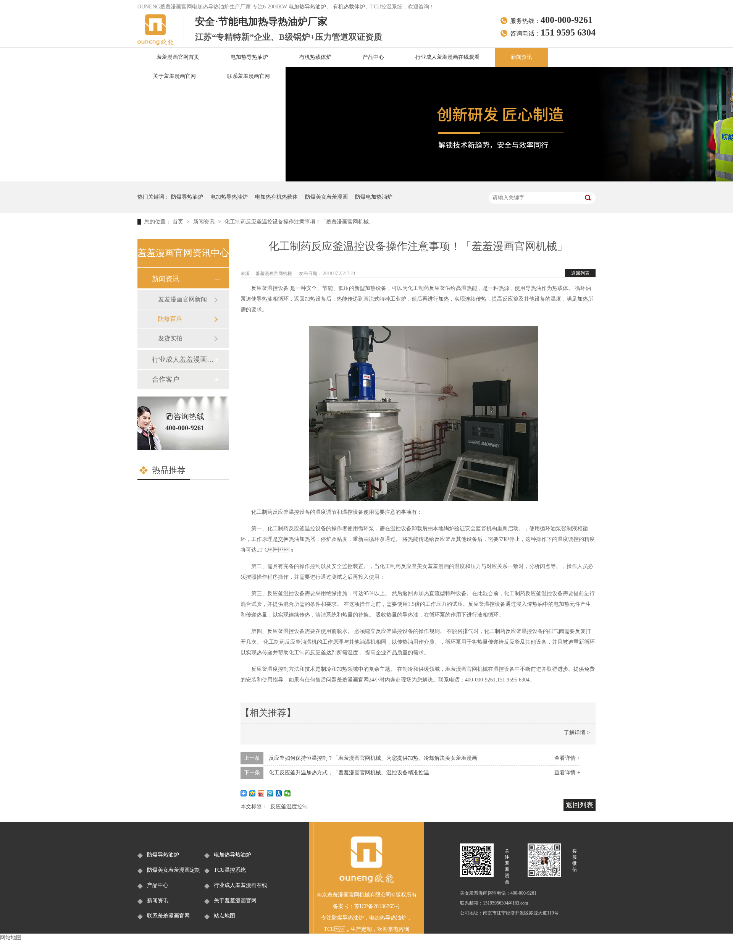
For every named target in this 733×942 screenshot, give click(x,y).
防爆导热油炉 (187, 197)
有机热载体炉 (349, 7)
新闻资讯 (521, 57)
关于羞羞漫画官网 (174, 76)
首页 (179, 222)
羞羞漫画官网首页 (178, 57)
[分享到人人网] (279, 793)
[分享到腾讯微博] (270, 793)
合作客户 (165, 379)
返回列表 (580, 273)
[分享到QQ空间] (252, 793)
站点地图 (224, 916)
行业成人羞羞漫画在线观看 (447, 57)
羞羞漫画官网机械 (274, 273)
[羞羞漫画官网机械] (366, 882)
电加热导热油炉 (307, 7)
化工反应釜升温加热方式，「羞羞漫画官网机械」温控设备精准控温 (349, 772)
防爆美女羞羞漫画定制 (173, 870)
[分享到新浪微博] (261, 793)
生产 (355, 929)
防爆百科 (170, 319)
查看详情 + (567, 758)
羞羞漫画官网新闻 (182, 299)
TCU (329, 929)
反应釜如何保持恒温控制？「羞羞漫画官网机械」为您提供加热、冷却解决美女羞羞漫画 (373, 758)
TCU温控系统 (230, 870)
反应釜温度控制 (289, 806)
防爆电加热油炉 (373, 197)
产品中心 (373, 57)
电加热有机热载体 (276, 197)
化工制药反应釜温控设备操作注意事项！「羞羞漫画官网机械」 (299, 222)
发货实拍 (170, 338)
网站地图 (10, 937)
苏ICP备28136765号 (377, 906)
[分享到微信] (287, 793)
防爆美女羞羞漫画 (326, 197)
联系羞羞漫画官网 (248, 76)
